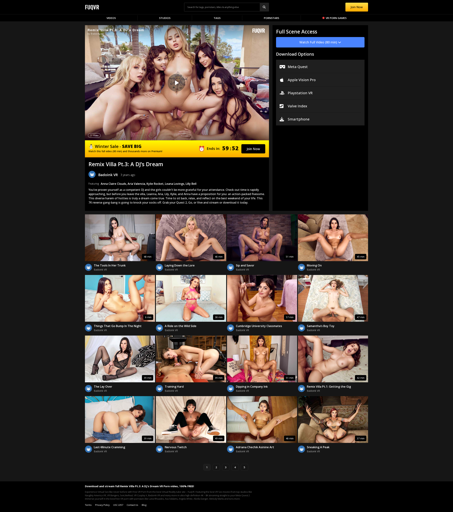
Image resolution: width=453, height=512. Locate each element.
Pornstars (271, 18)
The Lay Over (103, 387)
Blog (144, 505)
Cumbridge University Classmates (259, 326)
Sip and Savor (245, 265)
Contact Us (132, 505)
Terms (88, 505)
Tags (217, 18)
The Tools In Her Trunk (110, 265)
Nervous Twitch (176, 447)
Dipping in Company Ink (252, 387)
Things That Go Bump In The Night (118, 326)
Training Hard (174, 387)
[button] (253, 148)
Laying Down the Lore (180, 265)
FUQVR (92, 7)
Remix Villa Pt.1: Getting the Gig (329, 387)
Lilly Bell (191, 184)
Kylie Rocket (155, 184)
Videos (111, 18)
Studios (164, 18)
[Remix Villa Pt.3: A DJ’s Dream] (176, 83)
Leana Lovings (174, 184)
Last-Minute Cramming (109, 447)
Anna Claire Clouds (113, 184)
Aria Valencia (136, 184)
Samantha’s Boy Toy (320, 326)
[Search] (264, 7)
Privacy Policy (102, 505)
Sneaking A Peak (318, 447)
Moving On (314, 265)
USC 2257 (118, 505)
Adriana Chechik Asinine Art (255, 447)
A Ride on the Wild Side (180, 326)
